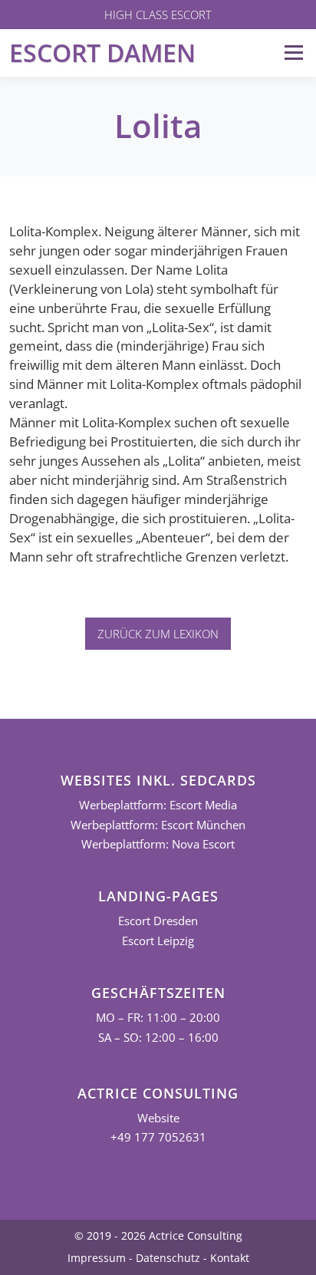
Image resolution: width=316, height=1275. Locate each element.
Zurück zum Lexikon (158, 633)
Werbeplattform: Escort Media (158, 805)
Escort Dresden (158, 921)
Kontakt (229, 1257)
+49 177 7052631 (158, 1137)
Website (158, 1118)
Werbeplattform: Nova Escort (158, 844)
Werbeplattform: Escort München (158, 825)
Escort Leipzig (158, 941)
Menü (293, 52)
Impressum (96, 1257)
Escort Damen (102, 52)
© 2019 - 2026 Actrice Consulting (158, 1235)
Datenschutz (168, 1257)
